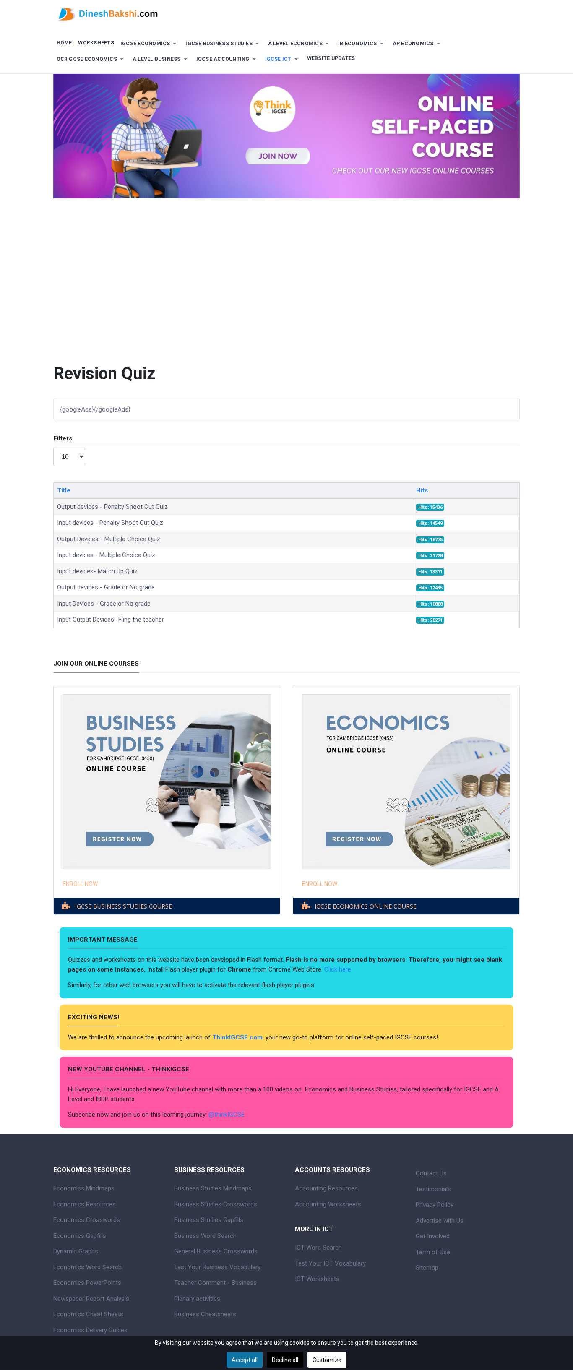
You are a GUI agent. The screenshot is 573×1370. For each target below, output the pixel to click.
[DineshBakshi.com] (286, 13)
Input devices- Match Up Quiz (97, 571)
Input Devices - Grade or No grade (104, 603)
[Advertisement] (286, 274)
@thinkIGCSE (226, 1114)
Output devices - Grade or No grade (106, 587)
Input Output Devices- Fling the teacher (110, 619)
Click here (338, 969)
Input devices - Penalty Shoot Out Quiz (110, 522)
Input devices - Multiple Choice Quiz (106, 555)
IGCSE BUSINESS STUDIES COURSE (123, 906)
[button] (149, 44)
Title (63, 490)
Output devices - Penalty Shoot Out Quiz (112, 506)
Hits (422, 490)
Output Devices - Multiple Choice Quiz (108, 539)
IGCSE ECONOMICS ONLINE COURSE (366, 906)
